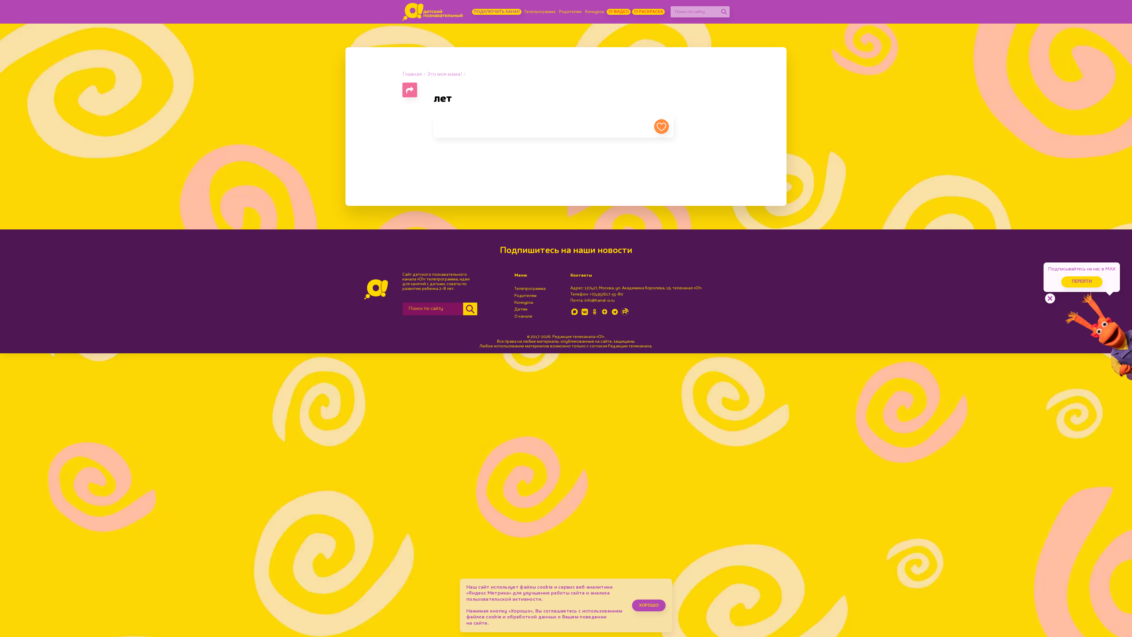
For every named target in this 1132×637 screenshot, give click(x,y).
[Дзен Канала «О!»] (604, 312)
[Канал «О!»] (432, 12)
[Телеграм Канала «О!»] (615, 312)
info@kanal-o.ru (599, 300)
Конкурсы (594, 12)
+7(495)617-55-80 (606, 294)
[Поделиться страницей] (409, 90)
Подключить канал (497, 12)
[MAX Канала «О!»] (574, 312)
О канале (523, 316)
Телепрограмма (539, 12)
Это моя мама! (444, 74)
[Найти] (724, 11)
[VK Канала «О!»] (584, 312)
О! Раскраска (648, 12)
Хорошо (649, 605)
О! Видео (618, 12)
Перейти (1082, 282)
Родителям (570, 12)
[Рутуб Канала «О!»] (625, 312)
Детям (520, 309)
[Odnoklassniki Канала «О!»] (594, 312)
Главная (412, 74)
